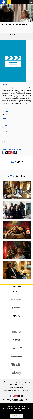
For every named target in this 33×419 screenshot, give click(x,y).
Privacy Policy (24, 399)
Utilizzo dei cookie (16, 400)
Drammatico (14, 34)
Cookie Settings (16, 416)
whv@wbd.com (18, 384)
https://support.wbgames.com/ (20, 381)
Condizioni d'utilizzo (10, 399)
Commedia (9, 34)
